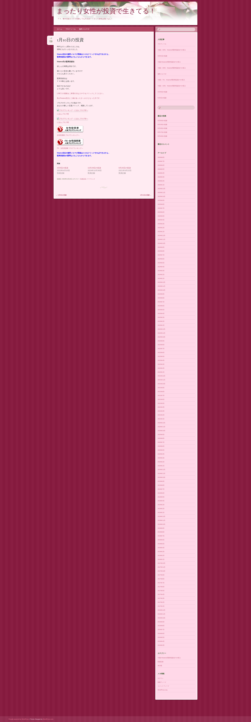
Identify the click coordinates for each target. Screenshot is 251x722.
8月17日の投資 (162, 132)
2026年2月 (161, 181)
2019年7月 (161, 489)
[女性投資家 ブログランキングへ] (70, 132)
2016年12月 (161, 610)
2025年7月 (161, 208)
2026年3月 (161, 177)
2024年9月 (161, 247)
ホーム (59, 29)
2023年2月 (161, 321)
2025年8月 (161, 204)
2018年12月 (161, 516)
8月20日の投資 (162, 120)
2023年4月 (161, 313)
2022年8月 (161, 344)
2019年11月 (161, 473)
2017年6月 (161, 586)
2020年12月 (161, 423)
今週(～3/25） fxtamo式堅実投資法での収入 (172, 50)
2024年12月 (161, 235)
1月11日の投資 (145, 195)
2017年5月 (161, 590)
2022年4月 (161, 360)
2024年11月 (161, 239)
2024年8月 (161, 251)
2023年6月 (161, 306)
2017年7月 (161, 583)
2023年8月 (161, 298)
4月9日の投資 (62, 168)
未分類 (160, 665)
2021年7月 (161, 395)
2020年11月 (161, 426)
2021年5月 (161, 403)
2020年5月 (161, 450)
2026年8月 (161, 157)
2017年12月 (161, 563)
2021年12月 (161, 376)
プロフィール (70, 29)
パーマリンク (90, 179)
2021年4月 (161, 407)
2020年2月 (161, 462)
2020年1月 (161, 466)
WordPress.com (48, 719)
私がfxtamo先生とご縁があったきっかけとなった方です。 (79, 98)
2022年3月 (161, 364)
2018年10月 (161, 524)
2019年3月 (161, 504)
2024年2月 (161, 274)
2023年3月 (161, 317)
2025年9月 (161, 200)
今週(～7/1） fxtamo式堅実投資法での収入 (171, 80)
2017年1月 (161, 606)
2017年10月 (161, 571)
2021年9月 (161, 387)
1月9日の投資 (61, 195)
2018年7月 (161, 536)
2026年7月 (161, 161)
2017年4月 (161, 594)
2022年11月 (161, 333)
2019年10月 (161, 477)
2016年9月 (161, 622)
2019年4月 (161, 501)
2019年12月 (161, 469)
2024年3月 (161, 270)
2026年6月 (161, 165)
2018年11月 (161, 520)
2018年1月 (161, 559)
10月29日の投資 (94, 168)
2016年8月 (161, 625)
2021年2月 (161, 415)
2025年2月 (161, 227)
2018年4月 (161, 547)
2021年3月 (161, 411)
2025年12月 (161, 188)
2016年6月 (161, 633)
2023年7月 (161, 302)
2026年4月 (161, 173)
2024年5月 (161, 263)
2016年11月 (161, 614)
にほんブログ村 (63, 114)
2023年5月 (161, 309)
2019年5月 (161, 497)
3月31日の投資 (162, 56)
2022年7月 (161, 348)
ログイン (160, 678)
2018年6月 (161, 540)
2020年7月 (161, 442)
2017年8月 (161, 579)
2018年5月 (161, 544)
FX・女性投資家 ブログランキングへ (70, 148)
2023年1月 (161, 325)
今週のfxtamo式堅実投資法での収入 (169, 62)
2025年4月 (161, 220)
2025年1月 (161, 231)
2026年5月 (161, 169)
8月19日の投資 (162, 124)
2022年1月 (161, 372)
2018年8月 (161, 532)
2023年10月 (161, 290)
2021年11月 (161, 380)
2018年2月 (161, 555)
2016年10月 (161, 618)
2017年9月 (161, 575)
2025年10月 (161, 196)
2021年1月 (161, 419)
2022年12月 (161, 329)
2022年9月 (161, 341)
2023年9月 (161, 294)
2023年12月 (161, 282)
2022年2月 (161, 368)
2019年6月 (161, 493)
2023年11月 (161, 286)
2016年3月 (161, 645)
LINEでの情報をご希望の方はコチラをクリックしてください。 (81, 93)
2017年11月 (161, 567)
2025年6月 (161, 212)
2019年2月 (161, 508)
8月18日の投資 (162, 128)
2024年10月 (161, 243)
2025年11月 (161, 192)
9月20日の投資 (125, 168)
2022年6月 (161, 352)
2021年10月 (161, 384)
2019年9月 (161, 481)
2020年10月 (161, 430)
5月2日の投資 (162, 98)
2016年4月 (161, 641)
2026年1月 (161, 185)
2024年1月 (161, 278)
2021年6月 (161, 399)
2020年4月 (161, 454)
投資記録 (83, 179)
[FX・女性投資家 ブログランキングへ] (70, 145)
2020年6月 (161, 446)
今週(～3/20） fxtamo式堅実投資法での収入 (172, 68)
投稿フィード (162, 682)
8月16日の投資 (162, 136)
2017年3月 (161, 598)
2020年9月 (161, 434)
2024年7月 (161, 255)
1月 (51, 39)
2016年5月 (161, 637)
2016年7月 (161, 629)
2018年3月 (161, 551)
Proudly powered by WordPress (19, 719)
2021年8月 (161, 391)
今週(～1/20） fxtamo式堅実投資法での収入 (172, 86)
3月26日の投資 (162, 92)
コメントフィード (163, 686)
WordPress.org (162, 690)
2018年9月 (161, 528)
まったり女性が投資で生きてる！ (106, 11)
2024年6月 (161, 259)
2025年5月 (161, 216)
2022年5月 (161, 356)
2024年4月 (161, 266)
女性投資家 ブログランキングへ (68, 135)
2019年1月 (161, 512)
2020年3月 (161, 458)
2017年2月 (161, 602)
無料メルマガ (84, 29)
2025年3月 (161, 224)
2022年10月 (161, 337)
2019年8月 (161, 485)
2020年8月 (161, 438)
